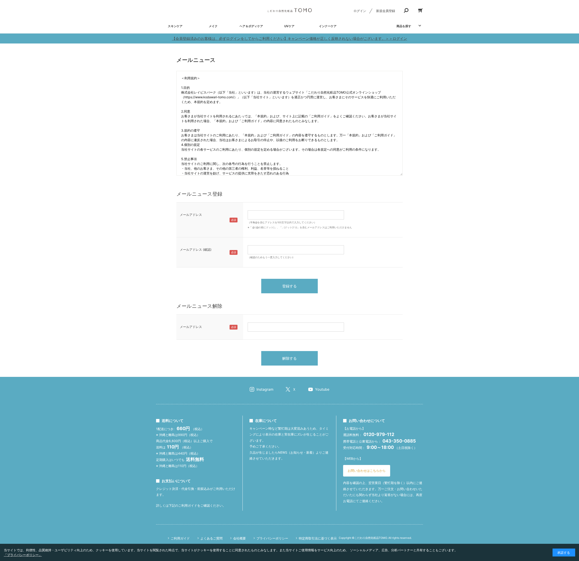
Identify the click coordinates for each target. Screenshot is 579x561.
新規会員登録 (385, 11)
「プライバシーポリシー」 (23, 555)
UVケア (289, 26)
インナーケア (328, 26)
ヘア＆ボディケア (251, 26)
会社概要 (239, 538)
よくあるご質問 (211, 538)
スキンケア (175, 26)
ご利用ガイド (180, 538)
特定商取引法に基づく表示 (318, 538)
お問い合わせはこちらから (367, 470)
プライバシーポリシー (272, 538)
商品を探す (403, 26)
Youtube (322, 389)
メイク (213, 26)
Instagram (264, 389)
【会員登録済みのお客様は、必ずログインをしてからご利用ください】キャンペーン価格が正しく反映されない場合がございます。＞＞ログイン (289, 38)
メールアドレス (191, 215)
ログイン (360, 11)
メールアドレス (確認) (195, 249)
